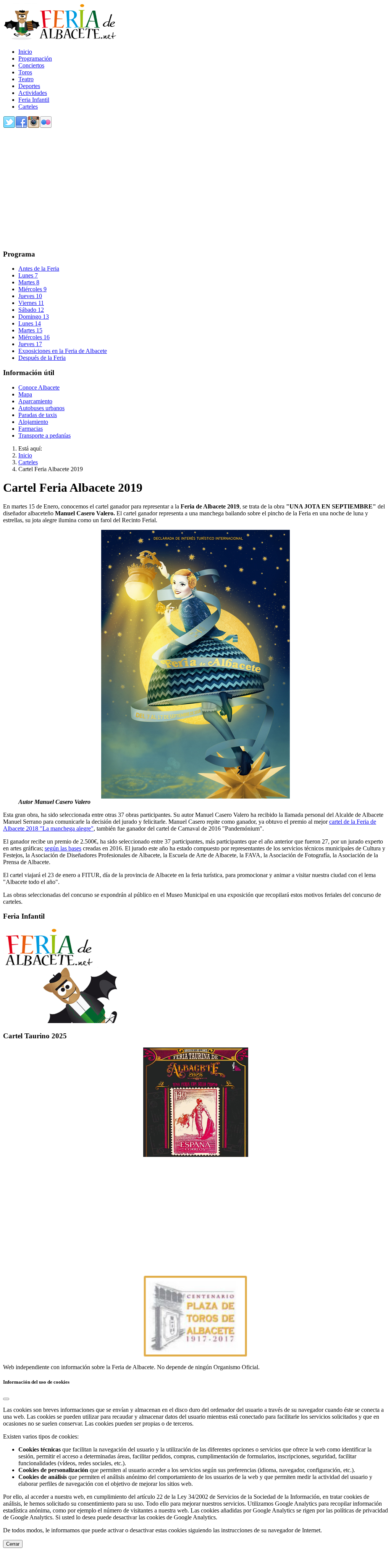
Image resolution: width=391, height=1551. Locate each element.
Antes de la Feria (38, 268)
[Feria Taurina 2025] (195, 1102)
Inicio (25, 51)
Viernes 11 (31, 303)
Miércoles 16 (34, 337)
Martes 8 (28, 282)
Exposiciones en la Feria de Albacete (62, 351)
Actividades (32, 93)
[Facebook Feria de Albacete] (21, 126)
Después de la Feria (42, 357)
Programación (35, 58)
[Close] (6, 1399)
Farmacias (30, 428)
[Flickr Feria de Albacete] (46, 126)
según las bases (63, 848)
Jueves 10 (30, 296)
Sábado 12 (31, 309)
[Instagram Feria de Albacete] (33, 126)
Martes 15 (30, 330)
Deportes (29, 86)
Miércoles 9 (32, 289)
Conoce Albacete (39, 387)
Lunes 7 (28, 275)
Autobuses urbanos (41, 408)
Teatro (26, 79)
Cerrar (12, 1544)
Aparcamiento (35, 401)
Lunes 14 (29, 323)
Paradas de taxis (37, 415)
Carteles (28, 106)
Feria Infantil (33, 99)
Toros (25, 72)
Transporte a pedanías (44, 435)
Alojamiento (33, 422)
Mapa (25, 394)
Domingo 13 (33, 316)
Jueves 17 (30, 344)
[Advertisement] (195, 189)
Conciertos (31, 65)
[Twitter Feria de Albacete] (9, 126)
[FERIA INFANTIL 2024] (60, 1021)
